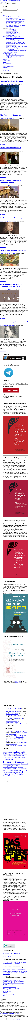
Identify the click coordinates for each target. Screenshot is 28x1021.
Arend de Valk (9, 731)
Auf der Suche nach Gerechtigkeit (14, 718)
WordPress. (19, 1019)
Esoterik (11, 759)
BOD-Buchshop (17, 681)
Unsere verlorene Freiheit (10, 148)
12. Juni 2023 (10, 289)
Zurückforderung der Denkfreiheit (14, 322)
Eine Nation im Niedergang (11, 115)
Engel (23, 757)
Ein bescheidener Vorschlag (11, 218)
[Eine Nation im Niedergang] (9, 130)
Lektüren (14, 768)
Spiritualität (19, 774)
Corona (22, 755)
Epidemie (5, 759)
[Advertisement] (14, 800)
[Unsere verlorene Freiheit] (9, 163)
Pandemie (17, 770)
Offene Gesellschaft (11, 770)
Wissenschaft (11, 775)
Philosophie (23, 770)
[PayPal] (7, 0)
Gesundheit (5, 765)
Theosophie (5, 775)
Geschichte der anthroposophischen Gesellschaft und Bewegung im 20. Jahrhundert (15, 963)
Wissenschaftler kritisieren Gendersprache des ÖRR (11, 285)
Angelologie (5, 752)
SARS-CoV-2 (11, 774)
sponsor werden (7, 991)
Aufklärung (6, 754)
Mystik (4, 770)
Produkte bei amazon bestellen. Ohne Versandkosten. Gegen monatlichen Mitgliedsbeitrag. (12, 955)
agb (4, 995)
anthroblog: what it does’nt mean (11, 988)
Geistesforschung (7, 764)
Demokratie (19, 757)
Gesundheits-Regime (12, 765)
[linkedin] (13, 0)
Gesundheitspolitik (8, 767)
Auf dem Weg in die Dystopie (11, 81)
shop (4, 997)
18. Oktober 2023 (11, 185)
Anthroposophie (19, 752)
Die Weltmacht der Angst (12, 721)
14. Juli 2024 (10, 151)
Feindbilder (22, 762)
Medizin (18, 768)
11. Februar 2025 (13, 118)
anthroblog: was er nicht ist (9, 987)
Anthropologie (10, 752)
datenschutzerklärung (8, 994)
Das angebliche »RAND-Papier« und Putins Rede (14, 737)
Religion (8, 772)
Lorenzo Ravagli (4, 84)
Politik (4, 772)
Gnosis (15, 767)
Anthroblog (3, 2)
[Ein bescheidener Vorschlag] (9, 233)
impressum (5, 992)
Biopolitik (17, 754)
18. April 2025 (12, 84)
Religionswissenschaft (14, 772)
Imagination (6, 768)
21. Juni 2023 (12, 253)
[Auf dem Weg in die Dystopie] (9, 96)
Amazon (17, 682)
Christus (18, 755)
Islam (10, 768)
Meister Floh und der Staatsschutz (13, 250)
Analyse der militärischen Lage (18, 745)
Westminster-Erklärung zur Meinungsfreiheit (11, 181)
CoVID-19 (6, 757)
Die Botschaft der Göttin (12, 714)
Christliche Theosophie (7, 755)
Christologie (14, 755)
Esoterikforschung (11, 762)
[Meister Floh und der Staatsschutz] (9, 265)
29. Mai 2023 (10, 325)
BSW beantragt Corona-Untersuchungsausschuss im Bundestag (16, 723)
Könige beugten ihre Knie (12, 715)
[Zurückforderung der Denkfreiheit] (9, 337)
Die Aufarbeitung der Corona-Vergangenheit (16, 743)
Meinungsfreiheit (23, 768)
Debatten (13, 757)
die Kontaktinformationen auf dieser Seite (12, 1013)
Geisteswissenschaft (16, 764)
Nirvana (14, 1019)
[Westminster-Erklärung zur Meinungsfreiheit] (9, 197)
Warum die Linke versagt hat (19, 735)
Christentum (23, 754)
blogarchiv (5, 989)
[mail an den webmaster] (18, 0)
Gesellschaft (24, 764)
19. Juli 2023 (12, 221)
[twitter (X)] (2, 0)
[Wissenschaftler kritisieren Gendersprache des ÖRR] (9, 301)
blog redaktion (3, 151)
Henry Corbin (20, 767)
